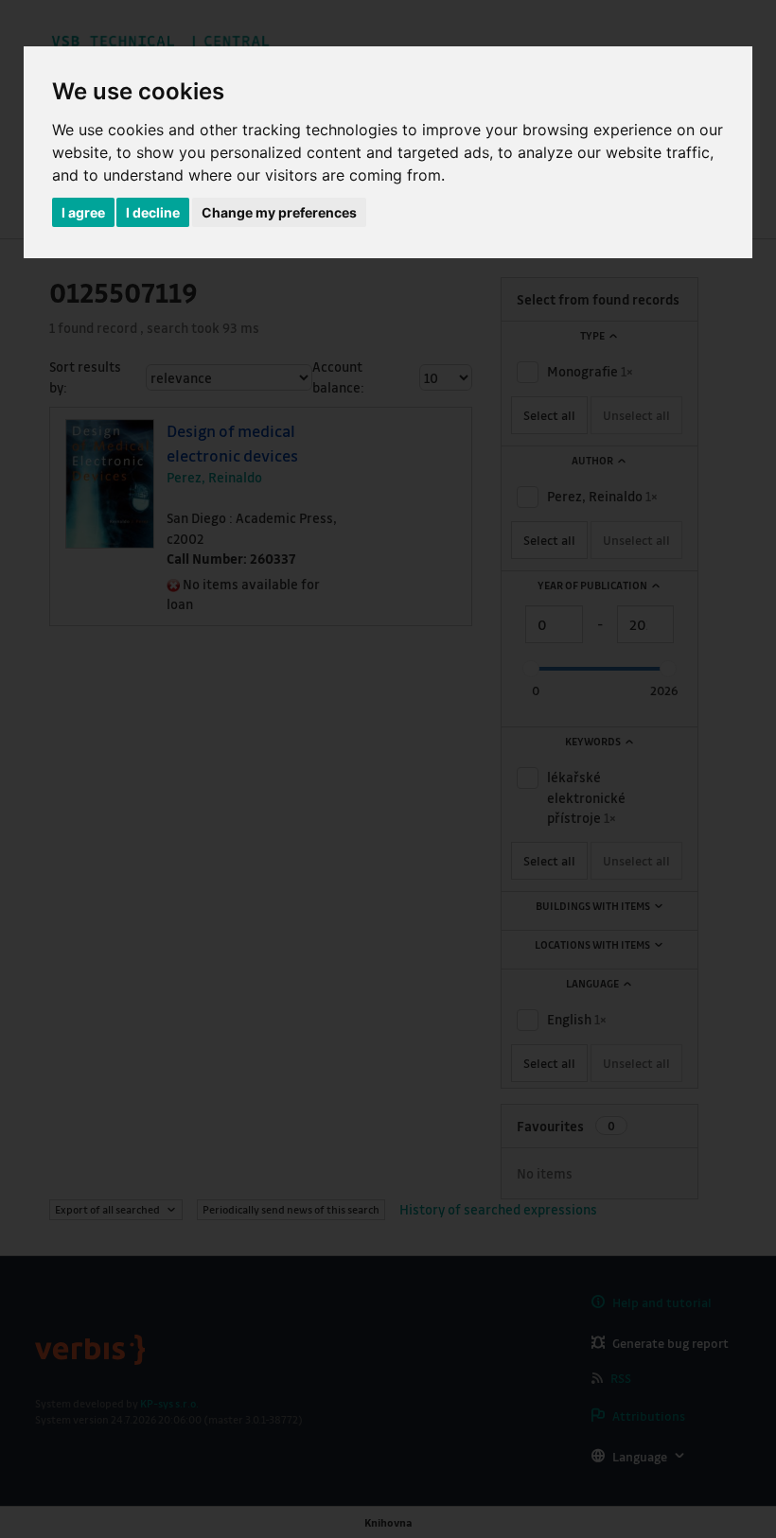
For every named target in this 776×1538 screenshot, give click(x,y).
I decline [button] (153, 212)
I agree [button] (83, 212)
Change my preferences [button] (279, 212)
